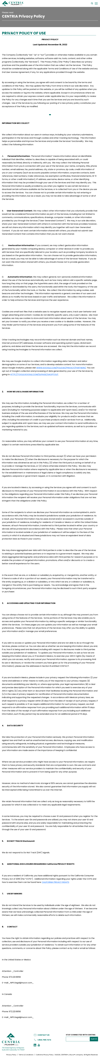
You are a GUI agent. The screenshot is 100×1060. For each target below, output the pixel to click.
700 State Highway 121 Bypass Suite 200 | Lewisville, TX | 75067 (13, 1049)
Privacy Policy (11, 1055)
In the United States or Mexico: (16, 959)
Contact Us (43, 1035)
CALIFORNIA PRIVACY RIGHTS (55, 882)
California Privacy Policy (45, 1055)
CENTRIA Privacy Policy (23, 16)
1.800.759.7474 (44, 1040)
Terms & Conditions (26, 1055)
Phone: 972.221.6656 (11, 977)
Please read (7, 12)
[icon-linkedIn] (35, 1045)
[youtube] (39, 1045)
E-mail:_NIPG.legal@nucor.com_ (18, 982)
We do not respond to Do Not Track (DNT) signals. (26, 852)
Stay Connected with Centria (80, 1035)
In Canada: (7, 994)
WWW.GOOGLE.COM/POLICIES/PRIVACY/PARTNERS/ (61, 367)
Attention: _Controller (12, 971)
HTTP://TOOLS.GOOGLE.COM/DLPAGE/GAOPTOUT (34, 374)
